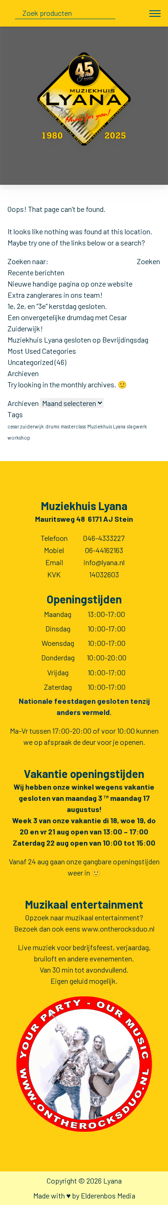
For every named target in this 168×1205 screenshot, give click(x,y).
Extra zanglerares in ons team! (55, 294)
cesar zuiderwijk (25, 426)
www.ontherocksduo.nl (118, 928)
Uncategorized (30, 361)
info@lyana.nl (104, 562)
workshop (18, 437)
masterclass (73, 426)
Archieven (23, 403)
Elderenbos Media (108, 1195)
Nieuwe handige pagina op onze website (70, 283)
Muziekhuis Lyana (106, 426)
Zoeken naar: (28, 261)
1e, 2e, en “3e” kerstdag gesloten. (57, 305)
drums (52, 426)
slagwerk (137, 426)
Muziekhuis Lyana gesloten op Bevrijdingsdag (77, 339)
